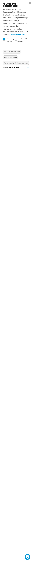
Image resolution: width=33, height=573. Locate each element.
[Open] (27, 557)
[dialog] (16, 286)
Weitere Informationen (11, 68)
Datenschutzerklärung (18, 34)
